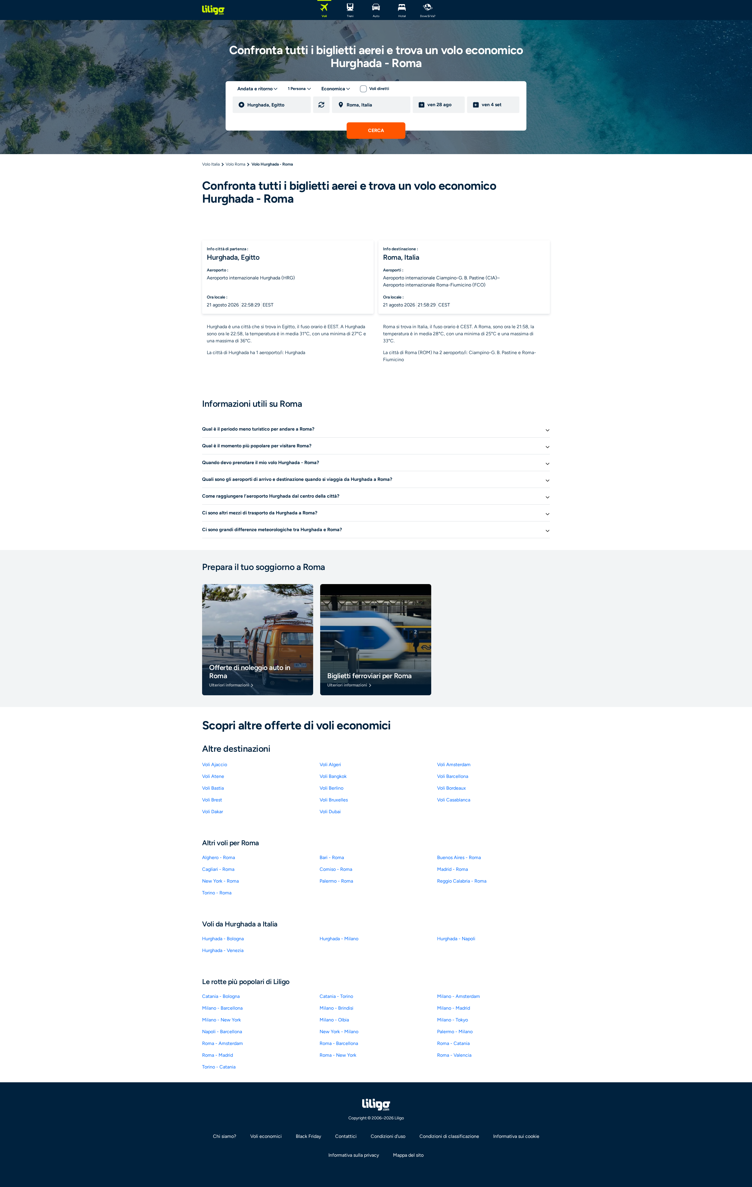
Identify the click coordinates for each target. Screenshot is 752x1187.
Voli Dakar (212, 811)
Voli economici (266, 1136)
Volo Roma (235, 164)
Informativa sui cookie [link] (516, 1136)
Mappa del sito (408, 1155)
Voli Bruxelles (334, 800)
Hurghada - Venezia (223, 950)
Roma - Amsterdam (222, 1043)
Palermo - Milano (455, 1031)
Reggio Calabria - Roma (461, 881)
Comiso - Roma (336, 869)
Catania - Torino (336, 996)
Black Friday (308, 1136)
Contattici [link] (346, 1136)
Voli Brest (212, 800)
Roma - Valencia (454, 1055)
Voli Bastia (213, 788)
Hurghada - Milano (339, 938)
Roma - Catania (453, 1043)
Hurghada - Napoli (456, 938)
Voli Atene (213, 776)
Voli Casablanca (453, 800)
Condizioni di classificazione (449, 1136)
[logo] (213, 10)
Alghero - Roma (218, 857)
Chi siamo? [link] (224, 1136)
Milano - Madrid (453, 1008)
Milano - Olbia (334, 1020)
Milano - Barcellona (222, 1008)
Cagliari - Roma (218, 869)
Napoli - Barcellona (222, 1031)
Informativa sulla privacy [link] (353, 1155)
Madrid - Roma (452, 869)
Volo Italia (211, 164)
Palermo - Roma (336, 881)
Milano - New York (221, 1020)
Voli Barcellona (452, 776)
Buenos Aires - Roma (459, 857)
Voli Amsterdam (454, 764)
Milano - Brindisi (336, 1008)
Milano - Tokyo (452, 1020)
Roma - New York (338, 1055)
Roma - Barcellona (339, 1043)
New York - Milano (339, 1031)
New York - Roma (220, 881)
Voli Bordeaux (451, 788)
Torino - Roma (216, 893)
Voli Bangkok (333, 776)
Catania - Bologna (221, 996)
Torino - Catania (219, 1067)
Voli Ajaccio (214, 764)
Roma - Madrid (217, 1055)
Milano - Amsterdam (458, 996)
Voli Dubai (330, 811)
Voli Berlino (331, 788)
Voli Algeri (330, 764)
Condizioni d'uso (388, 1136)
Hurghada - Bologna (223, 938)
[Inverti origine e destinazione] (321, 104)
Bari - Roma (332, 857)
